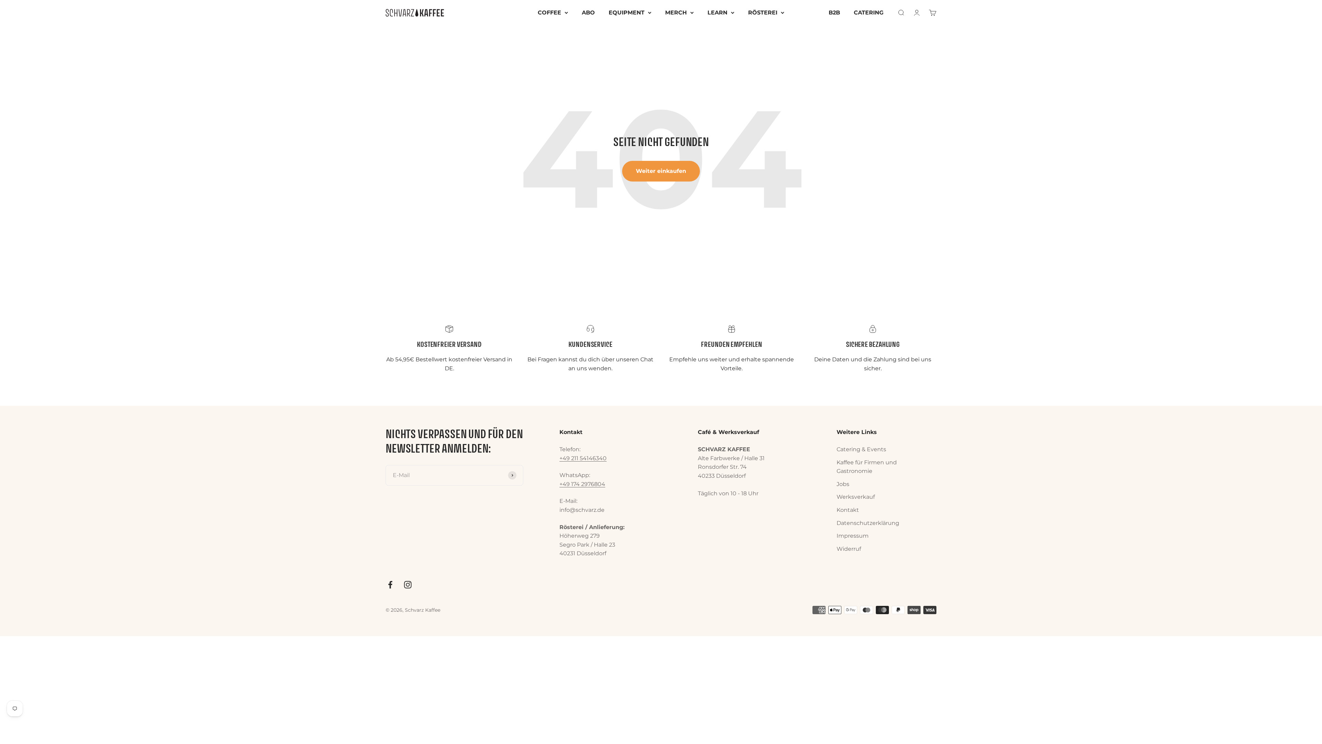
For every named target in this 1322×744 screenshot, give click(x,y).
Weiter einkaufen (661, 171)
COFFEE (549, 12)
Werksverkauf (856, 497)
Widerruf (849, 549)
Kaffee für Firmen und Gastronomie (867, 467)
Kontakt (848, 510)
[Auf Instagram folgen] (407, 584)
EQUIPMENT (626, 12)
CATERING (868, 12)
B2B (834, 12)
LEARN (717, 12)
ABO (588, 12)
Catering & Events (861, 449)
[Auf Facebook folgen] (390, 584)
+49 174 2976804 (582, 484)
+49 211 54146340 (583, 458)
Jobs (843, 484)
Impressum (853, 536)
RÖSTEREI (762, 12)
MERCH (676, 12)
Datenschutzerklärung (868, 523)
